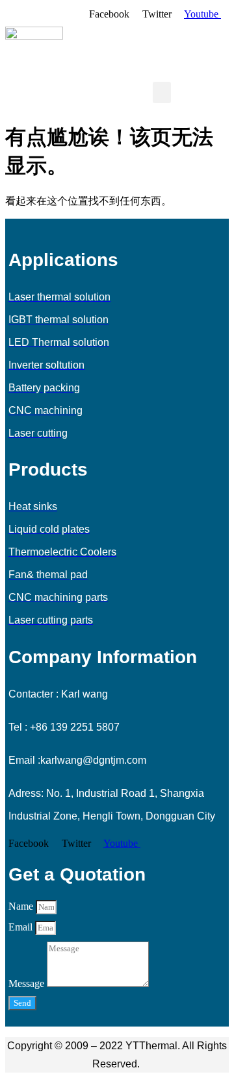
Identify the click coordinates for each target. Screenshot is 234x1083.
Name (22, 906)
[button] (162, 92)
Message (27, 983)
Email (21, 926)
